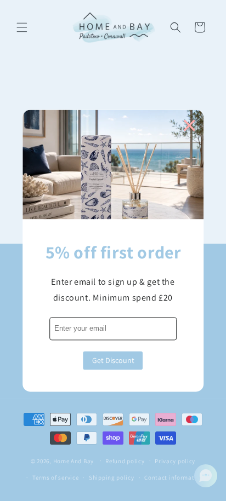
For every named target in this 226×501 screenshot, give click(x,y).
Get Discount (113, 360)
